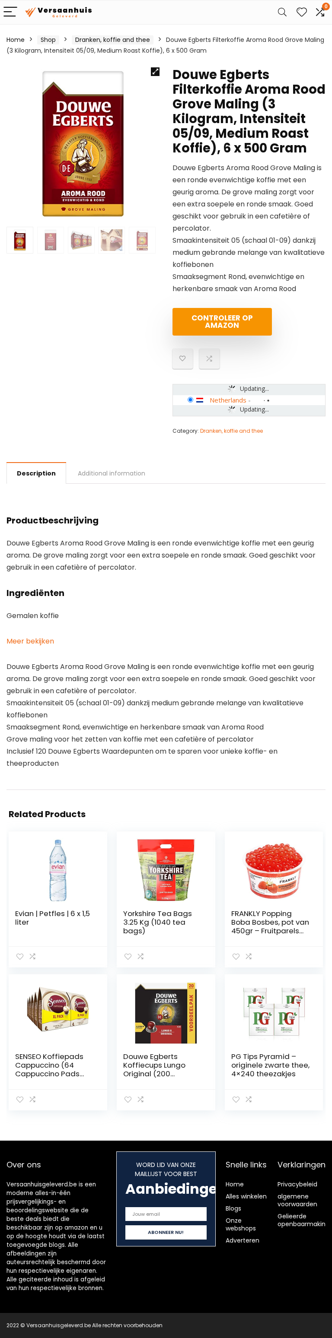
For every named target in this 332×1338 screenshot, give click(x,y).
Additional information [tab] (111, 473)
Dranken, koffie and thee (112, 39)
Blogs (233, 1208)
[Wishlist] (302, 12)
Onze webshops (241, 1224)
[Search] (282, 12)
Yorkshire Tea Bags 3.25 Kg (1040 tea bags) (157, 922)
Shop (48, 39)
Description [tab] (36, 473)
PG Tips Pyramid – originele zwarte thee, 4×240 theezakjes (270, 1065)
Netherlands (228, 400)
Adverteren (242, 1240)
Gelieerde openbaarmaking (303, 1220)
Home (15, 39)
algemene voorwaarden (297, 1200)
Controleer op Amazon (222, 321)
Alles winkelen (246, 1196)
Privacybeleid (297, 1184)
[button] (155, 71)
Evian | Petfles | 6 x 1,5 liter (52, 917)
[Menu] (10, 12)
